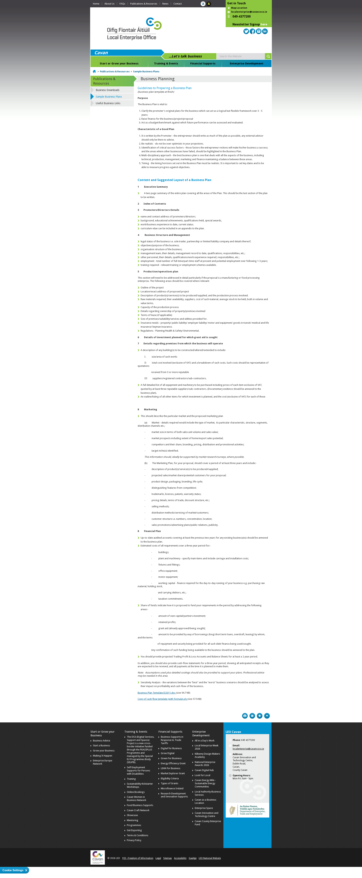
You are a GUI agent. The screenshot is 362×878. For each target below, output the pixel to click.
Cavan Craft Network (138, 810)
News (165, 3)
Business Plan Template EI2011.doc (157, 692)
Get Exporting (134, 830)
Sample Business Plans (146, 71)
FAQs (122, 3)
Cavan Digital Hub (204, 770)
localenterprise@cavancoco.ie (249, 12)
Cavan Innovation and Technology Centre (206, 815)
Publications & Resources (143, 3)
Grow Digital (167, 753)
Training (131, 778)
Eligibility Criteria (170, 778)
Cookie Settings (12, 870)
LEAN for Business (170, 768)
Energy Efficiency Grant (173, 763)
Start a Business (101, 745)
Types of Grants (169, 783)
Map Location (239, 8)
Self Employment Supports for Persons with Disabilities (138, 770)
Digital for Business (171, 748)
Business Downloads (107, 90)
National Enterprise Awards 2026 (205, 764)
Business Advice (101, 740)
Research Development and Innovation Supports (174, 795)
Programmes (134, 825)
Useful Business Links (108, 103)
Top (267, 716)
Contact (177, 3)
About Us (109, 3)
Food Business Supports (140, 805)
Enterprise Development (246, 63)
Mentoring (132, 820)
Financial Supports (203, 63)
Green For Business (171, 758)
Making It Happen (102, 755)
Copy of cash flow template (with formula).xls (162, 699)
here (264, 24)
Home (96, 3)
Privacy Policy (134, 840)
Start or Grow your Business (119, 63)
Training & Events (166, 63)
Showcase (132, 815)
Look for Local (202, 775)
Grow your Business (103, 750)
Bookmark (259, 716)
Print (245, 716)
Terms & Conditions (137, 835)
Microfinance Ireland (172, 788)
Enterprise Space (204, 808)
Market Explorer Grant (173, 773)
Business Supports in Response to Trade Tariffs (172, 740)
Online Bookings (136, 792)
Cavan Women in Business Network (136, 798)
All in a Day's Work (204, 740)
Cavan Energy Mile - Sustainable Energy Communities (205, 783)
